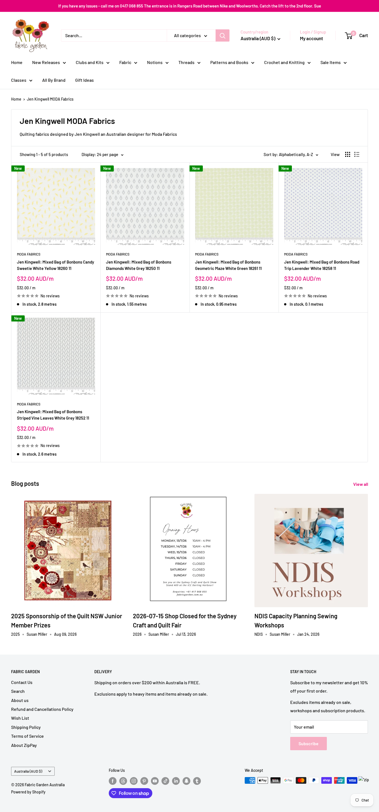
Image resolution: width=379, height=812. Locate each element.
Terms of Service (27, 736)
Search (18, 691)
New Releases (46, 62)
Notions (155, 62)
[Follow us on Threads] (123, 781)
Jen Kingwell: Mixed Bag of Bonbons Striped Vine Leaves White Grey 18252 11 (53, 414)
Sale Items (330, 62)
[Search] (222, 35)
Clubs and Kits (89, 62)
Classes (18, 80)
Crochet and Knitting (284, 62)
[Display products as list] (356, 154)
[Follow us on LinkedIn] (176, 781)
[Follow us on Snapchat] (186, 781)
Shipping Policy (26, 727)
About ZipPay (24, 745)
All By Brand (53, 80)
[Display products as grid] (347, 154)
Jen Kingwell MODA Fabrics (50, 99)
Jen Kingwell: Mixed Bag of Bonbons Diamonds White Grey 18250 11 (138, 265)
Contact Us (21, 682)
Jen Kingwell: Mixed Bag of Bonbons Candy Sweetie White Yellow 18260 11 (55, 265)
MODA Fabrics (29, 254)
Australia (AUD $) (28, 771)
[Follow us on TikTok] (165, 781)
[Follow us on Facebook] (113, 781)
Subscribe (309, 743)
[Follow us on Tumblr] (197, 781)
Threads (186, 62)
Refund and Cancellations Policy (42, 709)
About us (20, 700)
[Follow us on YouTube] (155, 781)
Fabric (125, 62)
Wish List (20, 718)
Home (16, 62)
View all (361, 484)
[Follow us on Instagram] (134, 781)
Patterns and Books (229, 62)
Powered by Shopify (28, 792)
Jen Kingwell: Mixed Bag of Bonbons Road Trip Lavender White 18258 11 (321, 265)
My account (311, 38)
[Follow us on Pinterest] (144, 781)
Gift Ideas (84, 80)
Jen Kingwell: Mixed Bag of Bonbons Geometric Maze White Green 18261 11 (228, 265)
